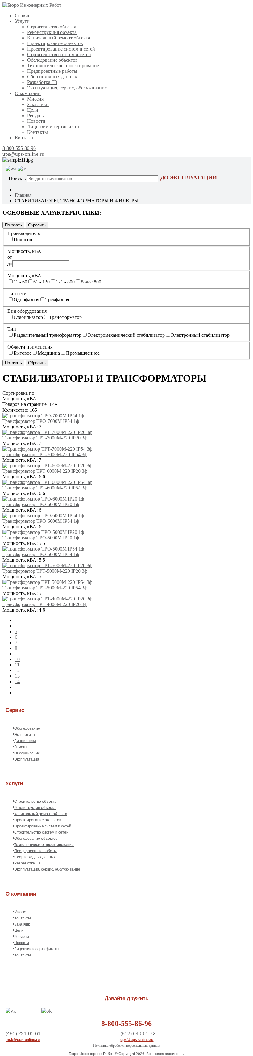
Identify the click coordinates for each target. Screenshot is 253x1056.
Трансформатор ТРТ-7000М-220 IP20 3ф (44, 437)
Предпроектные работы (52, 71)
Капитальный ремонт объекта (58, 37)
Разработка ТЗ (42, 82)
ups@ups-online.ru (23, 154)
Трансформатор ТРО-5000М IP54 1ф (40, 554)
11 (17, 664)
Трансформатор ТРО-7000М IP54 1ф (40, 421)
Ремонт (20, 747)
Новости (36, 121)
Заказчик (22, 924)
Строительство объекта (51, 26)
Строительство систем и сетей (59, 54)
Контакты (37, 132)
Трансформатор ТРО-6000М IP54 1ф (40, 521)
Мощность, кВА (19, 398)
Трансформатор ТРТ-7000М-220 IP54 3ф (44, 454)
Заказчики (38, 104)
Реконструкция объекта (52, 32)
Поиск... (17, 178)
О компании (28, 93)
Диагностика (25, 741)
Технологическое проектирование (63, 65)
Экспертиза (24, 734)
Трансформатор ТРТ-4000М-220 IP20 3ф (44, 604)
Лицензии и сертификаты (54, 126)
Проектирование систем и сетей (61, 49)
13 (17, 676)
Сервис (22, 15)
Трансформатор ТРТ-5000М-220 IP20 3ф (44, 571)
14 (17, 681)
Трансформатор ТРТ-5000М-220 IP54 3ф (44, 587)
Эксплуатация (26, 759)
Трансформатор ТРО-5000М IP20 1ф (40, 537)
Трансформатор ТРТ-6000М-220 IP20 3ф (44, 471)
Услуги (22, 21)
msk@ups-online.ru (23, 1039)
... (17, 653)
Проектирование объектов (55, 43)
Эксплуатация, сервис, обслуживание (67, 87)
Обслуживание (27, 753)
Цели (32, 110)
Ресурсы (36, 115)
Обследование (27, 728)
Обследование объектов (52, 60)
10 (17, 659)
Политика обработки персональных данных (126, 1045)
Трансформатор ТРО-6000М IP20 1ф (40, 504)
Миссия (35, 98)
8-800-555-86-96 (19, 148)
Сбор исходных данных (52, 76)
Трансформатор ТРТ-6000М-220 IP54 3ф (44, 487)
